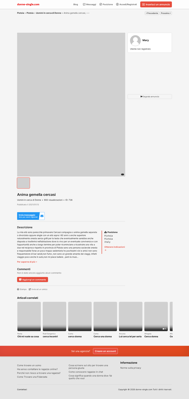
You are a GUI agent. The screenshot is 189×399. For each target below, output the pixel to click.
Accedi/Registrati (128, 4)
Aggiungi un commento (34, 279)
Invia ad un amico (39, 289)
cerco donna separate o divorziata (79, 336)
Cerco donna (151, 336)
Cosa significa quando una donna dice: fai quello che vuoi (90, 377)
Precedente (152, 13)
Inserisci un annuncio (157, 4)
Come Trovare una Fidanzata (32, 377)
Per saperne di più (26, 261)
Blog (75, 4)
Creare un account (105, 351)
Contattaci (22, 389)
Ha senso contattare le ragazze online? (37, 369)
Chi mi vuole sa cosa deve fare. (28, 336)
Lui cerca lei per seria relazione (130, 336)
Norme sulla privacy (130, 368)
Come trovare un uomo (29, 365)
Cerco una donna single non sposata (104, 336)
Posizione (107, 4)
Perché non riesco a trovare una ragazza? (39, 373)
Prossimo (165, 13)
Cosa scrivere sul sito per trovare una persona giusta (88, 366)
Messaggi (91, 4)
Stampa (22, 289)
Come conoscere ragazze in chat (86, 372)
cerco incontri (50, 336)
